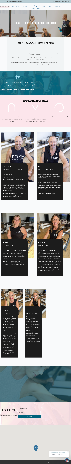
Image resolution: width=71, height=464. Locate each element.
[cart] (7, 1)
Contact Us (58, 6)
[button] (36, 448)
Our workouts (14, 62)
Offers (44, 6)
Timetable (50, 6)
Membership (25, 6)
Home (12, 6)
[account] (5, 1)
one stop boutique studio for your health (37, 50)
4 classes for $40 (6, 5)
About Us (18, 6)
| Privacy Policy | (36, 462)
